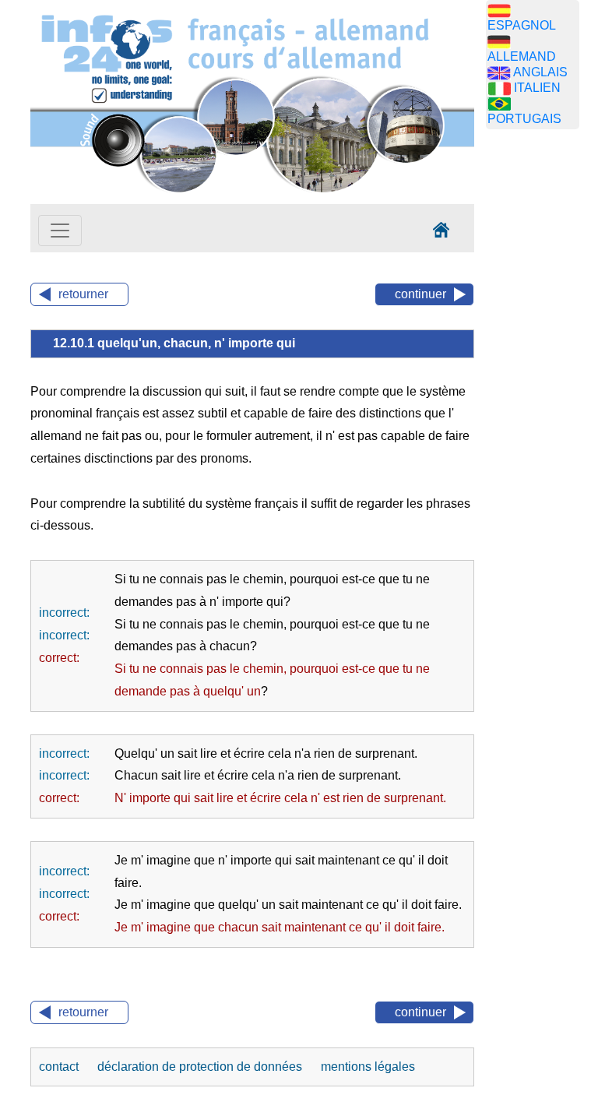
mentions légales (368, 1066)
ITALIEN (537, 87)
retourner (83, 294)
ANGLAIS (540, 72)
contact (60, 1066)
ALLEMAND (521, 56)
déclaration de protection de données (201, 1066)
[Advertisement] (542, 385)
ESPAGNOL (521, 25)
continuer (420, 294)
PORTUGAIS (524, 118)
